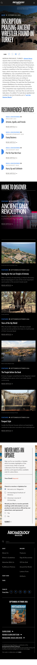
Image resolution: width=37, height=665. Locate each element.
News (3, 15)
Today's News (5, 576)
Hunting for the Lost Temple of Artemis (15, 274)
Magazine (15, 489)
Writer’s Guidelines (8, 558)
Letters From (24, 572)
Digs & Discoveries (26, 558)
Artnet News (28, 59)
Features (23, 553)
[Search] (3, 541)
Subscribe (6, 631)
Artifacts (23, 576)
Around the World (26, 567)
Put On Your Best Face (13, 153)
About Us (5, 553)
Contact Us (4, 589)
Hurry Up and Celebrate (14, 168)
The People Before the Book (11, 372)
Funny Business (11, 137)
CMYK (19, 652)
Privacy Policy (5, 592)
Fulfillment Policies (8, 567)
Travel (3, 580)
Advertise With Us (8, 562)
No (8, 516)
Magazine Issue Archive (12, 638)
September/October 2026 (18, 601)
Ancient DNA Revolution (14, 209)
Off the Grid (24, 562)
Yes (8, 513)
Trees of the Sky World (9, 323)
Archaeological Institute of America (16, 494)
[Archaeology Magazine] (19, 536)
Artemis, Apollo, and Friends (16, 122)
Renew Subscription (10, 634)
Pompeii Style (6, 421)
